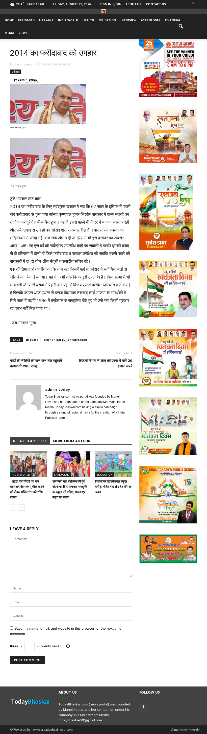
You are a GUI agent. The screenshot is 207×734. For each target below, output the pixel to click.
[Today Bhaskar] (103, 11)
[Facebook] (193, 4)
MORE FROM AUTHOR (71, 441)
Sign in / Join (110, 4)
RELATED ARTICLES (30, 441)
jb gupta (32, 339)
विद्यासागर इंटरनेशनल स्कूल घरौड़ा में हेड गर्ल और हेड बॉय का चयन (113, 486)
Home (9, 20)
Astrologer (151, 20)
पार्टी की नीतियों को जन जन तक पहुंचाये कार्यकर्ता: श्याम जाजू (36, 363)
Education (107, 20)
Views (23, 33)
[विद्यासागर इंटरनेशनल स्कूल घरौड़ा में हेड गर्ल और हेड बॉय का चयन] (113, 464)
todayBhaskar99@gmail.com (80, 720)
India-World (68, 20)
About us (133, 4)
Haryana (46, 20)
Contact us (156, 4)
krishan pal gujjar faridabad (65, 339)
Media (9, 33)
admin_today (27, 79)
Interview (128, 20)
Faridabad (26, 20)
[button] (181, 26)
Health (88, 20)
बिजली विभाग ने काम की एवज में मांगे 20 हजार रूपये (105, 363)
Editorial (172, 20)
